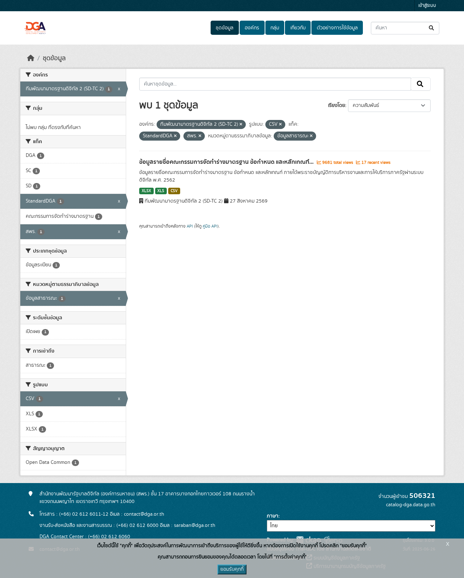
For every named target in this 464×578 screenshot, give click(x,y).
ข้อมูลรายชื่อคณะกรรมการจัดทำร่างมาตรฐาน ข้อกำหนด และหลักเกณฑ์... (227, 162)
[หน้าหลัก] (30, 58)
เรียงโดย (336, 105)
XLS (160, 191)
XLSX (146, 191)
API (190, 226)
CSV (174, 191)
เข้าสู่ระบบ (427, 5)
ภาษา (272, 516)
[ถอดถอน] (241, 125)
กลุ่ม (274, 28)
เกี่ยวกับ (298, 28)
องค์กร (252, 28)
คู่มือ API (210, 226)
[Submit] (432, 28)
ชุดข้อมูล (224, 28)
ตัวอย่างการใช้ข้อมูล (337, 28)
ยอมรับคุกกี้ (232, 569)
